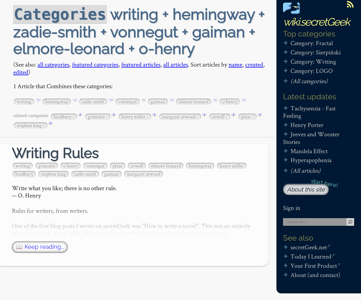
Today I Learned (310, 256)
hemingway (56, 102)
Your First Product (313, 265)
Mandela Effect (309, 151)
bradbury (64, 117)
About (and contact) (315, 275)
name (235, 64)
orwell (220, 117)
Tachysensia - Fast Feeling (309, 112)
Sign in (291, 208)
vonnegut (127, 102)
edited (20, 72)
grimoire (98, 117)
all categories (53, 64)
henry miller (135, 117)
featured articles (140, 64)
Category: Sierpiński (315, 52)
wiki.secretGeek (316, 22)
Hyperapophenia (311, 160)
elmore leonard (194, 102)
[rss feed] (350, 4)
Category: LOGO (311, 71)
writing (24, 102)
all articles (175, 64)
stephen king (31, 125)
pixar (247, 117)
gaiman (158, 102)
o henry (229, 102)
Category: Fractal (311, 43)
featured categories (95, 64)
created (254, 64)
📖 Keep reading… (40, 246)
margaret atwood (180, 117)
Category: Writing (313, 61)
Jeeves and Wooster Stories (311, 138)
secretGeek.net (308, 247)
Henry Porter (306, 125)
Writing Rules (55, 153)
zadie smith (93, 102)
